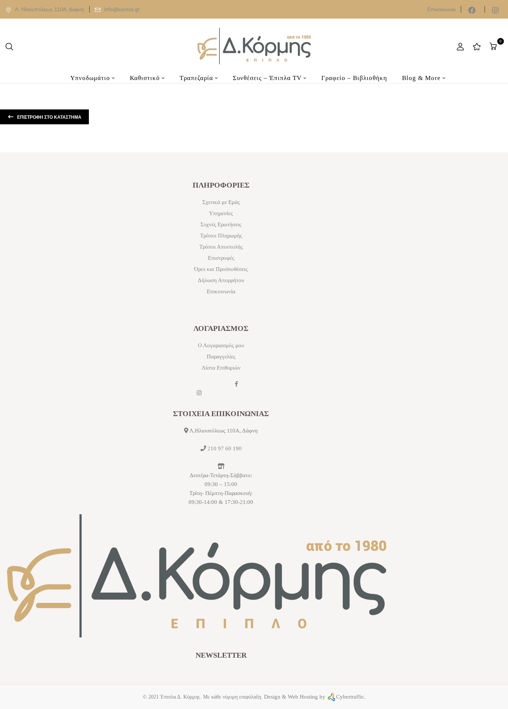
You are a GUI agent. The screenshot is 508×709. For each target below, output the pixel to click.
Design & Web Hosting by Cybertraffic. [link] (315, 697)
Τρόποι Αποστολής (221, 247)
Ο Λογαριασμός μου (221, 345)
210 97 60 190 (225, 448)
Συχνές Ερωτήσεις (220, 224)
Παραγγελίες (221, 357)
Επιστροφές (221, 258)
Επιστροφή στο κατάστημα (48, 117)
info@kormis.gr (122, 9)
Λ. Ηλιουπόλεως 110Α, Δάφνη (49, 9)
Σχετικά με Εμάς (221, 202)
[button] (494, 46)
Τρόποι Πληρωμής (221, 236)
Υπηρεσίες (221, 213)
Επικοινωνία (441, 9)
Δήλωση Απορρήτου (221, 280)
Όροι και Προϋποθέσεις (221, 269)
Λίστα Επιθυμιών (221, 368)
